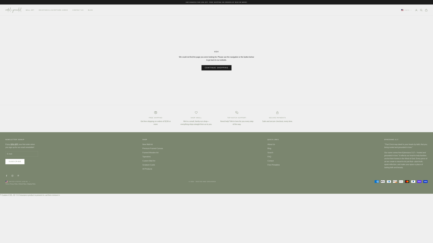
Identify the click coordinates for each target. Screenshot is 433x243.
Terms (7, 184)
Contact (270, 161)
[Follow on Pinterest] (18, 176)
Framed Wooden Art (150, 153)
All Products (147, 169)
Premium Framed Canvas (152, 148)
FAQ (269, 157)
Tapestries (146, 157)
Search (270, 153)
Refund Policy (22, 184)
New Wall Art (147, 144)
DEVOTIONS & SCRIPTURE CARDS (53, 10)
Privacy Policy (14, 184)
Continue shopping (216, 68)
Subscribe (15, 161)
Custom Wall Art (148, 161)
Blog (90, 10)
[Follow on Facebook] (6, 176)
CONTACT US (78, 10)
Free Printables (273, 165)
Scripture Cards (148, 165)
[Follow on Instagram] (12, 176)
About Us (271, 144)
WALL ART (30, 10)
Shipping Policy (31, 184)
